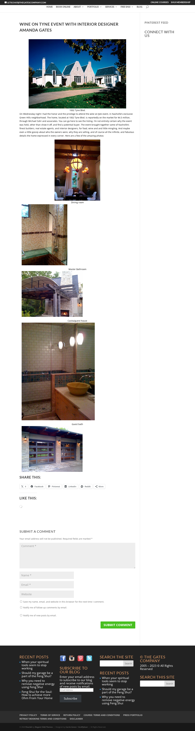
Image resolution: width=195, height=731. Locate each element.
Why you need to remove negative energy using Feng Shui (38, 684)
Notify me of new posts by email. (40, 615)
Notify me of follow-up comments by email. (45, 607)
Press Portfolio (132, 715)
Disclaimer (76, 718)
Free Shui (125, 7)
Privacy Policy (28, 715)
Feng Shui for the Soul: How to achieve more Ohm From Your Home (37, 695)
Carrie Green (71, 727)
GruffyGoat (83, 727)
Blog (139, 7)
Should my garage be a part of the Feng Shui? (37, 674)
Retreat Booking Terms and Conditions (43, 718)
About (77, 7)
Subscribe (70, 698)
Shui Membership (180, 2)
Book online (63, 7)
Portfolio (93, 7)
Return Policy (71, 715)
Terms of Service (50, 715)
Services (109, 7)
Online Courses (160, 2)
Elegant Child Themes (44, 727)
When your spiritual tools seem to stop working (35, 665)
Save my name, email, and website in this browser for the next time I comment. (63, 601)
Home (49, 7)
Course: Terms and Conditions (102, 715)
